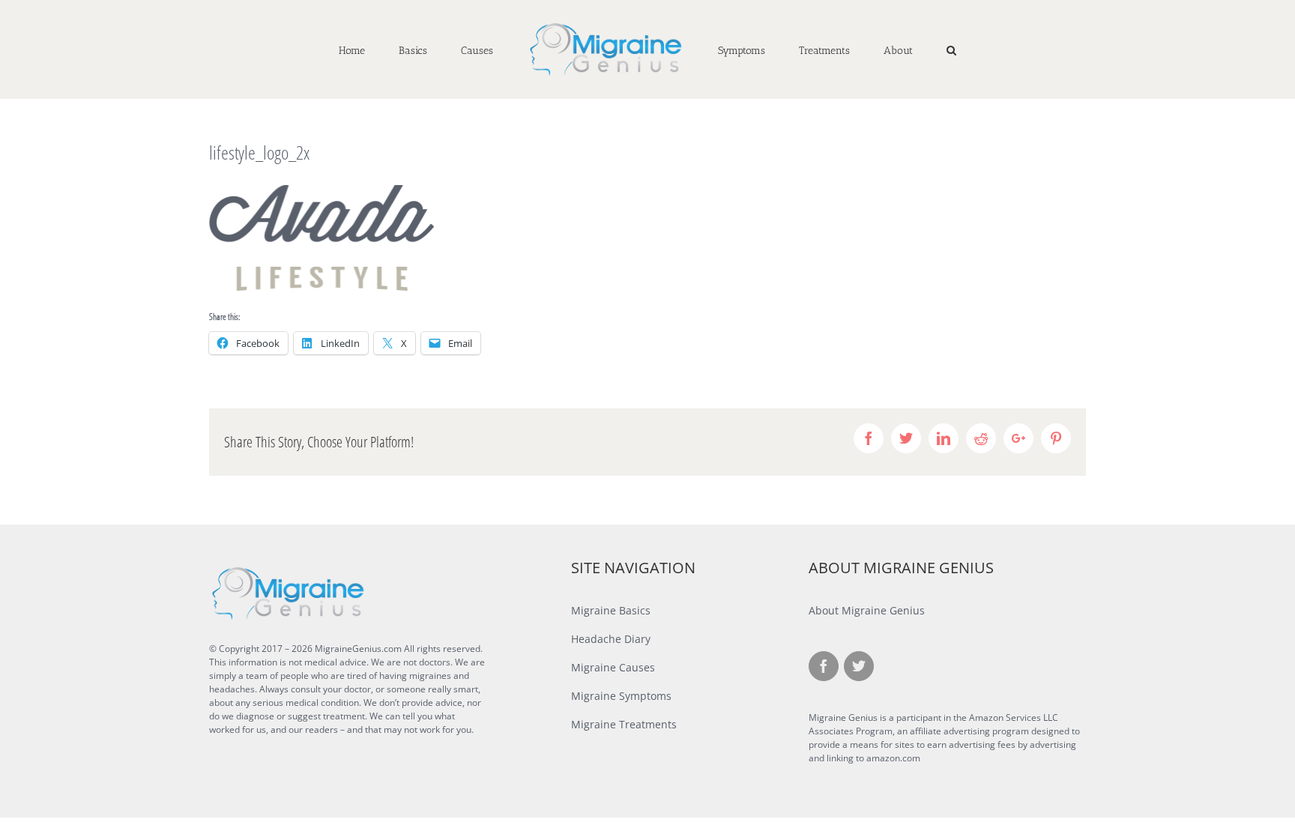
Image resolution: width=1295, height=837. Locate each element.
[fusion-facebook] (824, 666)
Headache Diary (610, 639)
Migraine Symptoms (621, 696)
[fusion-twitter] (859, 666)
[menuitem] (413, 49)
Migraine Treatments (624, 724)
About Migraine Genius (867, 610)
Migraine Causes (613, 667)
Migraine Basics (610, 610)
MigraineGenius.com (358, 648)
